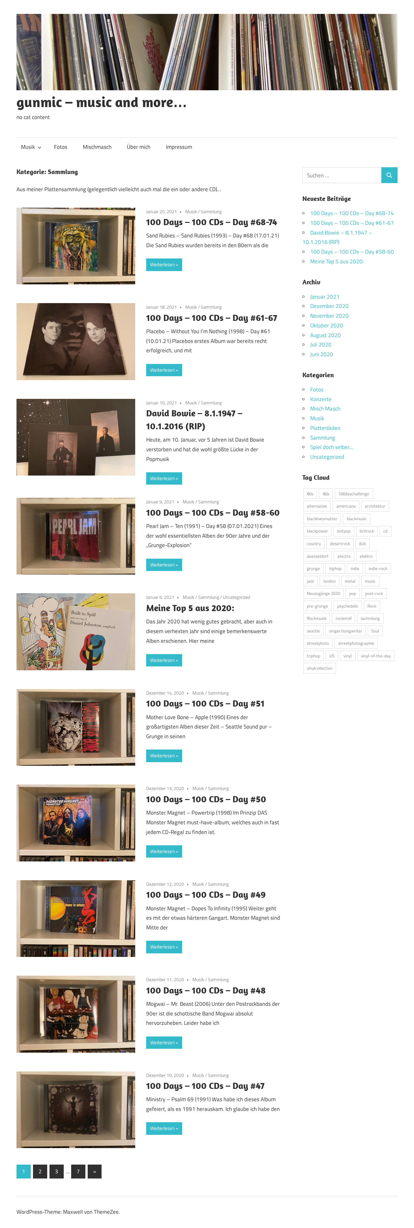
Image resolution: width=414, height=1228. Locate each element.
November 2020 (329, 316)
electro (344, 556)
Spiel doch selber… (331, 447)
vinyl (347, 655)
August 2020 (325, 335)
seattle (313, 631)
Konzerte (321, 399)
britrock (367, 531)
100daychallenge (353, 493)
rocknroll (344, 618)
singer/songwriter (345, 631)
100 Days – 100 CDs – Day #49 (206, 894)
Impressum (179, 147)
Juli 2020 (321, 344)
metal (350, 581)
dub (362, 543)
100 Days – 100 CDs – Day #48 (206, 990)
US (332, 655)
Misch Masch (325, 408)
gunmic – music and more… (101, 102)
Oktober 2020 (326, 325)
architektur (375, 506)
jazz (310, 581)
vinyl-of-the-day (376, 655)
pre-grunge (317, 606)
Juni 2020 (321, 354)
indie (355, 568)
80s (310, 493)
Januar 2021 (325, 296)
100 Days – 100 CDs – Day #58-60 (213, 512)
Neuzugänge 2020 (323, 593)
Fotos (60, 147)
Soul (375, 631)
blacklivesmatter (322, 518)
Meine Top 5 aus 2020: (190, 607)
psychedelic (347, 606)
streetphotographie (356, 643)
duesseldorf (317, 556)
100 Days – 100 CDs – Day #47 (205, 1085)
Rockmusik (316, 618)
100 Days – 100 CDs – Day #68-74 (211, 221)
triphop (313, 655)
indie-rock (378, 568)
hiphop (335, 568)
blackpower (317, 531)
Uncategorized (236, 597)
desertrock (340, 543)
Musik (28, 147)
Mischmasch (97, 147)
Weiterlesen (162, 264)
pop (352, 593)
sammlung (370, 618)
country (314, 543)
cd (385, 531)
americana (346, 506)
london (329, 581)
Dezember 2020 (329, 306)
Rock (371, 606)
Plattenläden (325, 428)
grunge (313, 568)
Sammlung (211, 211)
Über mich (138, 147)
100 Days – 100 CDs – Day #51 (205, 703)
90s (326, 493)
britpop (344, 531)
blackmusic (357, 518)
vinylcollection (319, 668)
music (370, 581)
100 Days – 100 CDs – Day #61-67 (211, 317)
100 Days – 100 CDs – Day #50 (206, 799)
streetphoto (318, 643)
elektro (366, 556)
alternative (317, 506)
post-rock (374, 593)
